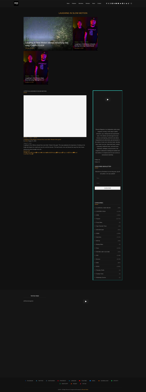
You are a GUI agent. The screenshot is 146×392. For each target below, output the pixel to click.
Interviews (81, 3)
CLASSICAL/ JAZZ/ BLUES (108, 207)
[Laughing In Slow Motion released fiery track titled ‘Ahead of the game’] (55, 116)
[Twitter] (108, 3)
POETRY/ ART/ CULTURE (108, 251)
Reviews (88, 3)
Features (74, 3)
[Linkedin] (114, 3)
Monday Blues (108, 244)
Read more (26, 151)
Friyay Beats (108, 222)
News (68, 3)
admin (26, 141)
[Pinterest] (112, 3)
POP (108, 255)
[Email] (118, 3)
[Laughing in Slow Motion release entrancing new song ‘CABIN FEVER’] (48, 34)
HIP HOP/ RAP (108, 229)
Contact (99, 3)
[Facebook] (106, 3)
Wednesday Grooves (108, 277)
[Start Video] (107, 99)
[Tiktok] (128, 3)
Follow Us (97, 162)
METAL (108, 240)
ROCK (108, 266)
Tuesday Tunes (108, 273)
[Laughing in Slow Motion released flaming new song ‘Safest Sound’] (85, 34)
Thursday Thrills (108, 270)
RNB (108, 262)
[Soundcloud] (120, 3)
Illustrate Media (85, 389)
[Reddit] (126, 3)
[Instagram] (110, 3)
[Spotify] (122, 3)
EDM (108, 215)
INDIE (108, 233)
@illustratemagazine (28, 301)
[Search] (131, 3)
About (93, 3)
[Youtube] (116, 3)
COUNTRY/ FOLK (108, 211)
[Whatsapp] (124, 3)
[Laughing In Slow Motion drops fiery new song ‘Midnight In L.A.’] (36, 68)
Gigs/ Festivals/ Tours (108, 226)
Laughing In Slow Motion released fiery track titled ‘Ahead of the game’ (42, 139)
